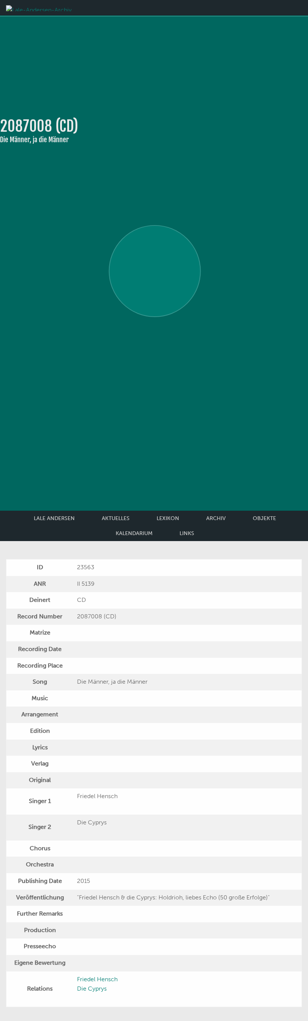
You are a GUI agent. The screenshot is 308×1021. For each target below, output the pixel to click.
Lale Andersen (54, 518)
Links (187, 533)
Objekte (264, 518)
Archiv (216, 518)
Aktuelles (116, 518)
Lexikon (168, 518)
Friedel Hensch (97, 979)
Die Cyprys (92, 988)
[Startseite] (39, 7)
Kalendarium (134, 533)
